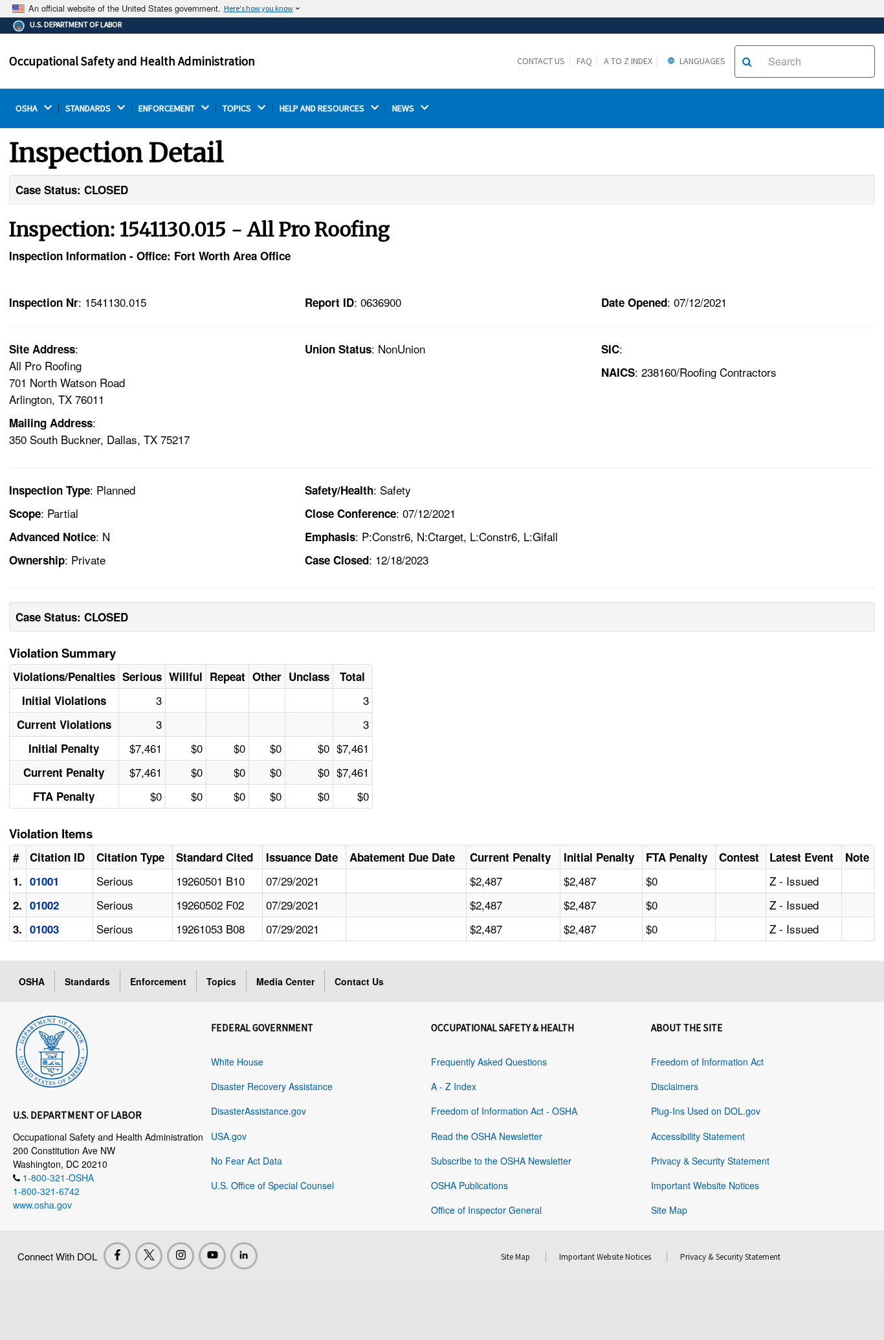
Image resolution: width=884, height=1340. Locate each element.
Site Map (669, 1209)
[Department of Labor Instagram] (180, 1255)
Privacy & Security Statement (710, 1160)
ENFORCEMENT (167, 108)
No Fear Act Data (246, 1160)
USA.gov (229, 1136)
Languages (701, 61)
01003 (44, 929)
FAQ (584, 61)
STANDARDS (89, 108)
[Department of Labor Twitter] (148, 1255)
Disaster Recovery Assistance (272, 1086)
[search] (747, 61)
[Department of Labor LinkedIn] (244, 1255)
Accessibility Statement (698, 1136)
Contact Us (541, 61)
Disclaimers (674, 1086)
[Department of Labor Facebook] (117, 1255)
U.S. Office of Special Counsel (272, 1185)
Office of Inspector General (486, 1209)
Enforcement (158, 981)
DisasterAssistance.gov (258, 1110)
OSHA (27, 108)
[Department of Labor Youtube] (212, 1255)
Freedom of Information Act (707, 1061)
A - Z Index (453, 1086)
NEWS (404, 108)
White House (237, 1061)
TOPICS (238, 108)
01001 (44, 881)
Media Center (285, 981)
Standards (87, 981)
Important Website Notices (705, 1185)
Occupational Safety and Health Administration (132, 61)
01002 (44, 905)
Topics (221, 981)
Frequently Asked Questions (489, 1061)
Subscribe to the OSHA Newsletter (501, 1160)
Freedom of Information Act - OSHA (504, 1110)
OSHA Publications (469, 1185)
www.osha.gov (42, 1204)
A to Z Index (628, 61)
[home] (52, 1049)
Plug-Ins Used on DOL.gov (705, 1110)
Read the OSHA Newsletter (486, 1136)
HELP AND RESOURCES (323, 108)
